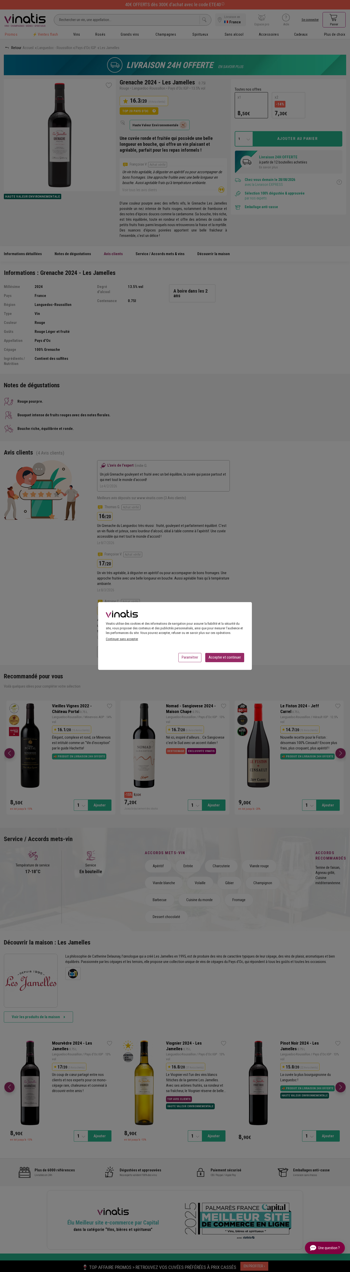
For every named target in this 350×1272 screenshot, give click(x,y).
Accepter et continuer (225, 657)
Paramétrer (190, 657)
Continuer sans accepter (122, 639)
